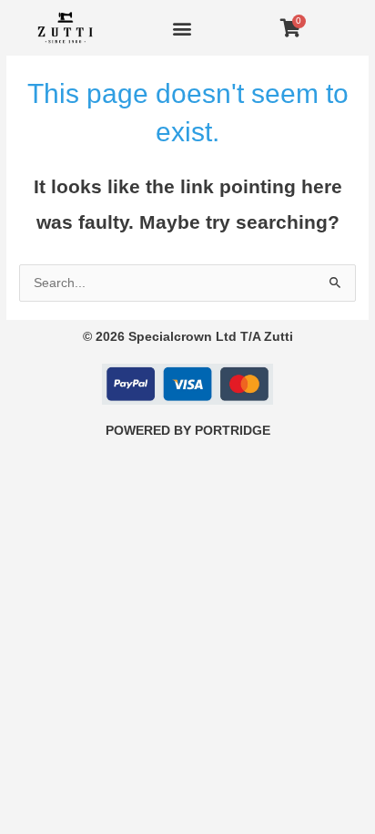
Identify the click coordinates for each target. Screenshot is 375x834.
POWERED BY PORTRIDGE (188, 431)
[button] (182, 28)
